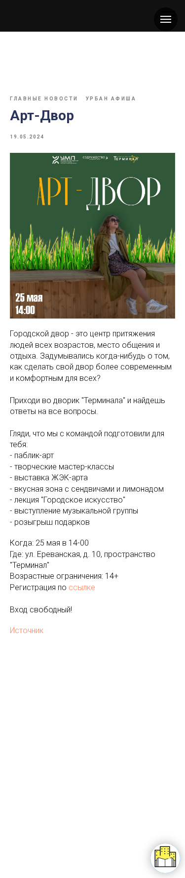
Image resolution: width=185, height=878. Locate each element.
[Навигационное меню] (165, 19)
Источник (26, 630)
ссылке (82, 587)
